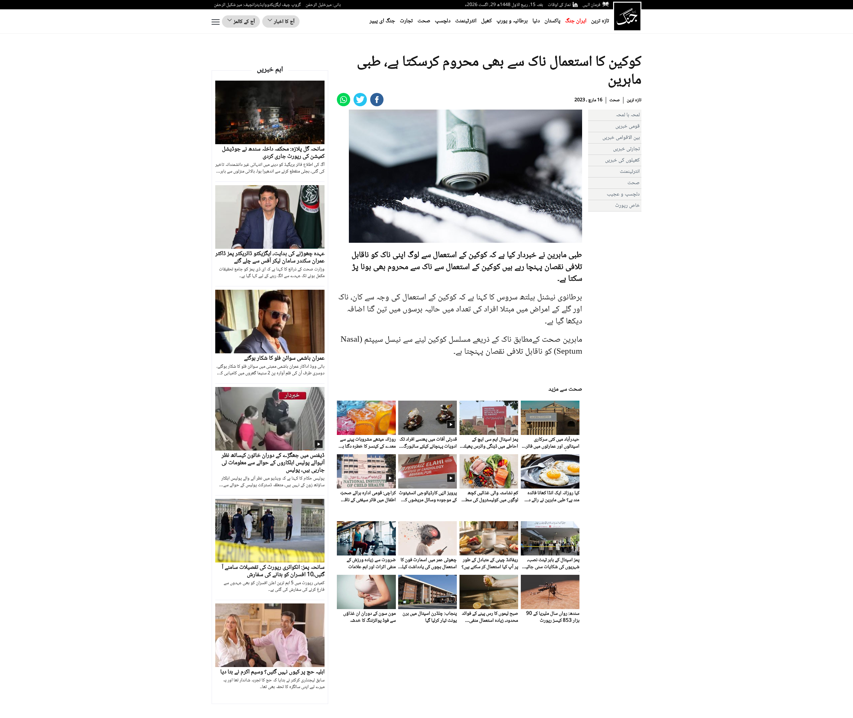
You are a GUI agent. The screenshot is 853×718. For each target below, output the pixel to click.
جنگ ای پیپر (382, 21)
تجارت (406, 21)
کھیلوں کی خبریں (622, 160)
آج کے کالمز (243, 21)
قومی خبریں (627, 126)
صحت (424, 21)
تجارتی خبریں (626, 149)
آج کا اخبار (284, 21)
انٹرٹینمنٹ (465, 21)
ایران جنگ (575, 21)
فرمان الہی (591, 5)
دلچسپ (442, 21)
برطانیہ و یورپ (512, 21)
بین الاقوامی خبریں (621, 137)
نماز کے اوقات (559, 5)
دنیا (536, 21)
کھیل (486, 21)
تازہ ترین (600, 21)
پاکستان (552, 21)
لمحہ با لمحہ (628, 115)
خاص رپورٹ (627, 205)
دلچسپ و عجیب (623, 194)
